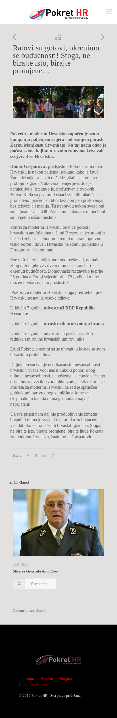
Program (66, 679)
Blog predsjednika (33, 684)
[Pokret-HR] (58, 12)
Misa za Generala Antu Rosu (35, 571)
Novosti (47, 679)
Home (30, 679)
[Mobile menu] (109, 11)
